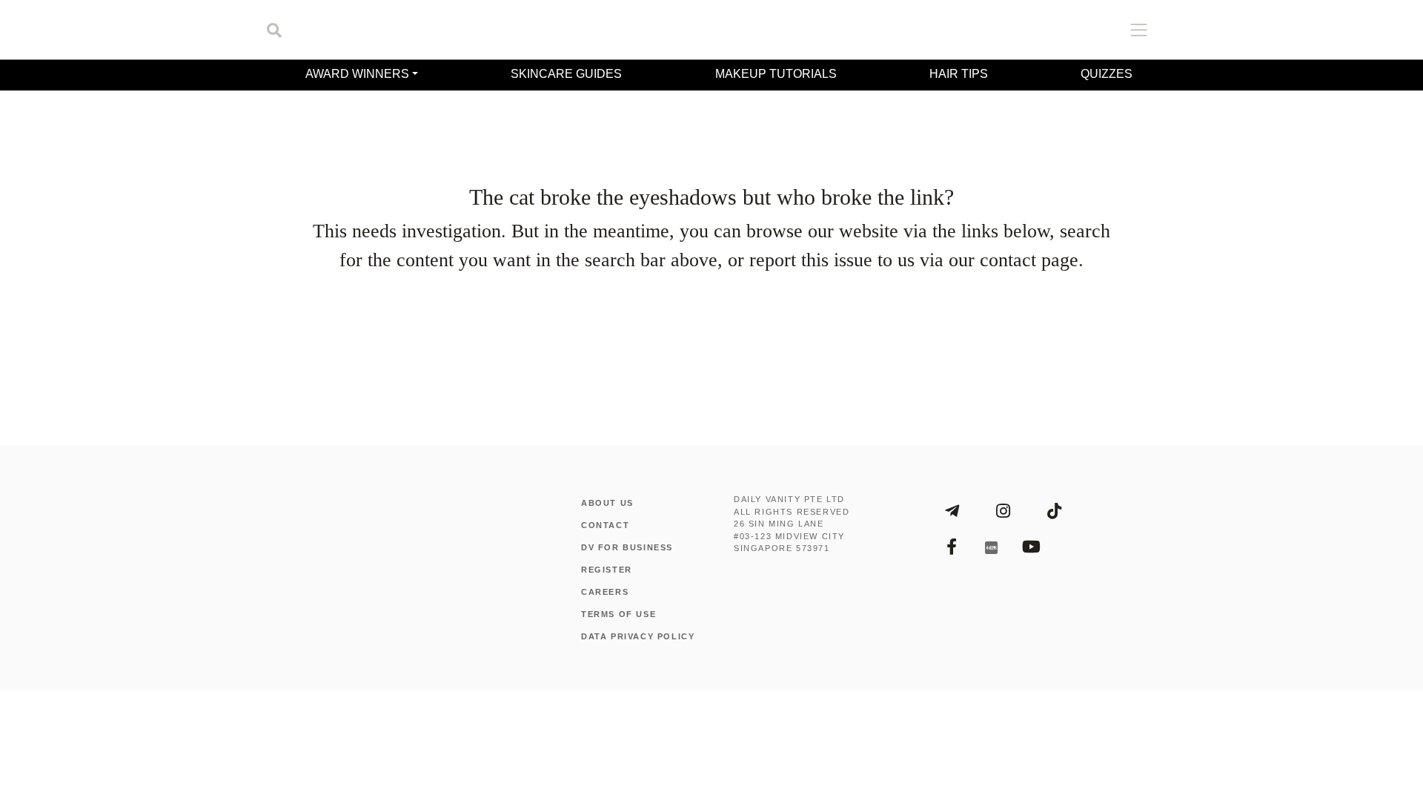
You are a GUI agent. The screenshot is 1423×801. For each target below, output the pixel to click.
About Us (607, 795)
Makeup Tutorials (774, 73)
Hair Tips (958, 73)
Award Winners (355, 73)
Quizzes (1108, 73)
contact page (976, 722)
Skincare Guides (565, 73)
